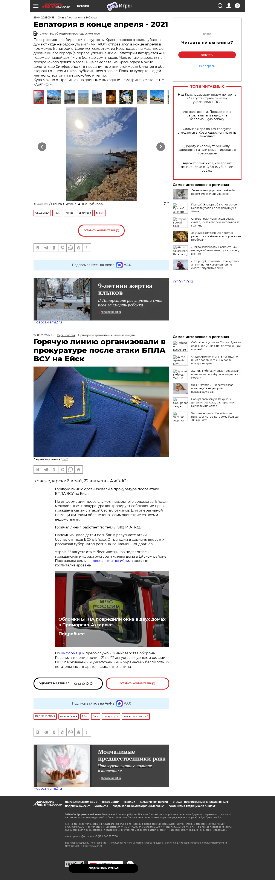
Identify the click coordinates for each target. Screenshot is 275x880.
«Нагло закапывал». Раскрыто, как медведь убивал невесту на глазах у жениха (215, 250)
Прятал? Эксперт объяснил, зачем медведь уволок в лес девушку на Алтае (214, 208)
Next (161, 146)
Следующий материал (104, 868)
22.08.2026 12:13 (43, 335)
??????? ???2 (183, 281)
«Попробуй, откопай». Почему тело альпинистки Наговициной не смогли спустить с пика (215, 265)
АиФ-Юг (42, 204)
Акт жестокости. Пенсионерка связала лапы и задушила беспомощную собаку (207, 115)
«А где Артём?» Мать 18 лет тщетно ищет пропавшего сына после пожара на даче (214, 360)
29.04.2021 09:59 (44, 17)
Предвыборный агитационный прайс (138, 806)
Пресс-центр (110, 802)
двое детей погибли (111, 561)
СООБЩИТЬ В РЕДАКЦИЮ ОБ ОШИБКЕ (192, 806)
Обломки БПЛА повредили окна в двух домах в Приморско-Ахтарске (112, 622)
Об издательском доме (81, 802)
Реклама (129, 802)
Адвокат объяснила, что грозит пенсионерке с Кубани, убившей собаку (207, 167)
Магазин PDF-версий (154, 802)
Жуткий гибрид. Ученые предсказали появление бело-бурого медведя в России (216, 374)
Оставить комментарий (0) (101, 230)
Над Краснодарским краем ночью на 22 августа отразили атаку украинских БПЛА (207, 98)
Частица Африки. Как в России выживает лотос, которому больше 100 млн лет (214, 417)
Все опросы (207, 66)
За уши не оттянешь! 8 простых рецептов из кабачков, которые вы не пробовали (216, 236)
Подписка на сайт (77, 806)
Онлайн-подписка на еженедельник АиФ (201, 802)
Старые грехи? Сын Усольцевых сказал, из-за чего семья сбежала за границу (215, 222)
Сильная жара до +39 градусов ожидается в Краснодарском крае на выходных (207, 132)
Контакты (101, 806)
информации (73, 653)
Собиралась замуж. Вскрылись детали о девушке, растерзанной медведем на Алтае (213, 402)
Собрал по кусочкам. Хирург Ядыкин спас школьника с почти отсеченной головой (216, 346)
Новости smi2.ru (48, 322)
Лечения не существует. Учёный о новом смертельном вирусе (213, 192)
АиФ (65, 459)
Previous (42, 146)
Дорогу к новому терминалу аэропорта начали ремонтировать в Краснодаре (207, 149)
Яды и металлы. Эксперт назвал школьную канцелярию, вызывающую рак (212, 388)
